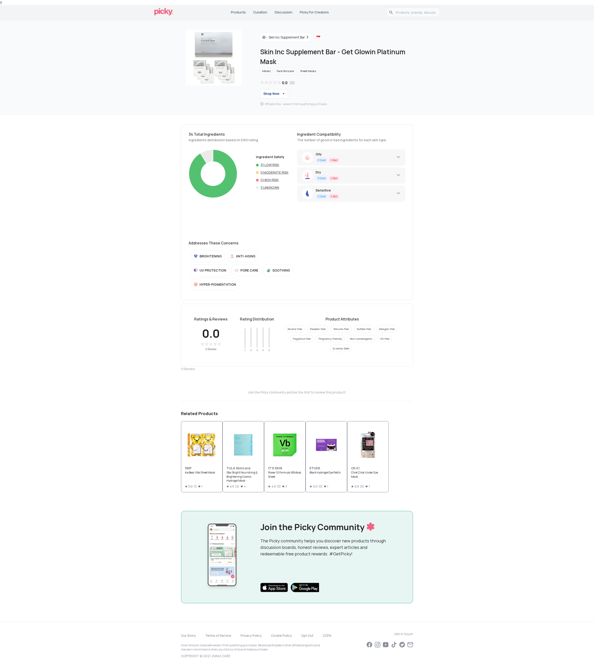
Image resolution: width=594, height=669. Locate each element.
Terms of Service (218, 635)
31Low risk (270, 165)
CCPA (327, 635)
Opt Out (307, 635)
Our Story (188, 635)
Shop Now (271, 93)
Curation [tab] (260, 12)
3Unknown (270, 187)
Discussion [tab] (283, 12)
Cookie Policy (281, 635)
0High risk (270, 180)
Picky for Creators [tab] (314, 12)
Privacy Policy (251, 635)
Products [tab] (238, 12)
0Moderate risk (274, 172)
